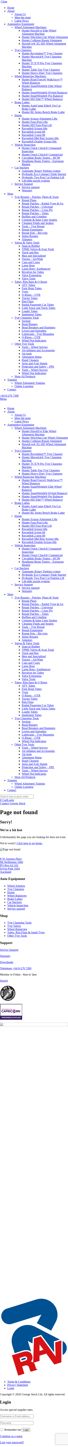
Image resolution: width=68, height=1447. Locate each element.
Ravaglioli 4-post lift (33, 131)
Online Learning (24, 386)
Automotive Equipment (20, 24)
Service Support (24, 183)
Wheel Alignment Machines (30, 27)
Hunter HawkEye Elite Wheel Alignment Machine (39, 32)
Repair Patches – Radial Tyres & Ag (42, 203)
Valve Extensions (32, 275)
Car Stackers (22, 167)
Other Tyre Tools (24, 343)
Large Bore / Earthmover (36, 268)
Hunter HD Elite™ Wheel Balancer (42, 99)
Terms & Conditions (18, 1381)
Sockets (26, 321)
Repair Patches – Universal (37, 206)
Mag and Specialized (34, 255)
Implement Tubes (32, 314)
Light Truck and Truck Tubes (38, 307)
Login (10, 800)
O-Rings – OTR (31, 294)
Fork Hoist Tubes (32, 288)
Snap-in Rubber (31, 245)
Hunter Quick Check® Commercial (42, 154)
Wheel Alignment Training (30, 383)
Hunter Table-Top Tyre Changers (41, 69)
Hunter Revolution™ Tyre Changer (42, 53)
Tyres (25, 291)
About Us (20, 14)
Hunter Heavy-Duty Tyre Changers (42, 73)
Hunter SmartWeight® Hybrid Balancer (44, 92)
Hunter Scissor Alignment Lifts (39, 118)
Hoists (18, 115)
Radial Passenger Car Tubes (38, 304)
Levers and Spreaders (34, 330)
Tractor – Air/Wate (32, 259)
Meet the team (23, 17)
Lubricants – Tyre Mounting (38, 334)
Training (12, 379)
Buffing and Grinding (34, 216)
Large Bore (28, 265)
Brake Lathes (22, 102)
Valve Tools (28, 278)
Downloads (6, 962)
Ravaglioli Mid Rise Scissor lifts (40, 138)
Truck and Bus (30, 252)
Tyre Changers (23, 50)
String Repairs (30, 236)
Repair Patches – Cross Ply (37, 210)
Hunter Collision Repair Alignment (42, 40)
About (11, 11)
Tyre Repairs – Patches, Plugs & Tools (37, 197)
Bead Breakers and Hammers (38, 327)
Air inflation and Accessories (38, 350)
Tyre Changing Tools (27, 317)
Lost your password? (12, 1442)
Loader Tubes (30, 311)
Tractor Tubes (30, 298)
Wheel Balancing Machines (30, 76)
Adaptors (27, 239)
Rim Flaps (28, 301)
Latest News (22, 20)
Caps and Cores (31, 262)
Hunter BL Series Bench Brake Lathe (43, 112)
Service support (31, 187)
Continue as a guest (11, 1436)
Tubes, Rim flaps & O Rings (31, 281)
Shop (10, 193)
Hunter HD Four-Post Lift (37, 125)
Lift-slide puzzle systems (36, 180)
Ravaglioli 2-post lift (33, 135)
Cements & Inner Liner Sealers (39, 219)
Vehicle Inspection (25, 144)
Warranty (27, 190)
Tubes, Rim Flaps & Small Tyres (26, 932)
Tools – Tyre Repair (33, 226)
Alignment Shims (32, 356)
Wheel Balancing (17, 929)
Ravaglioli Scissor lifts (34, 128)
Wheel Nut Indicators (34, 340)
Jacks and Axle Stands (34, 363)
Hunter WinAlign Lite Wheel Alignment (45, 37)
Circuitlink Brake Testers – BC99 (41, 157)
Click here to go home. (30, 843)
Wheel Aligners (16, 885)
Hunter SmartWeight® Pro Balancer (42, 95)
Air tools (27, 353)
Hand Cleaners (30, 360)
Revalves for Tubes (33, 272)
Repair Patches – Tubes (35, 213)
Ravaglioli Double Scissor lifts (39, 141)
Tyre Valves (14, 925)
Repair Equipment (32, 229)
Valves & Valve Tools (27, 242)
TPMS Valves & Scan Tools (38, 249)
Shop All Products (25, 376)
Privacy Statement (17, 1384)
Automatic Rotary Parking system (41, 170)
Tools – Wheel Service (35, 347)
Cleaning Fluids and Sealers (38, 223)
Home (10, 7)
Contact (11, 389)
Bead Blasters (30, 324)
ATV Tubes (28, 285)
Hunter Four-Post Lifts (35, 121)
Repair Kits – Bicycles (35, 232)
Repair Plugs (29, 200)
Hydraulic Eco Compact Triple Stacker (44, 174)
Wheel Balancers (17, 895)
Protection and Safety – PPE (38, 366)
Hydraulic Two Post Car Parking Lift (43, 177)
